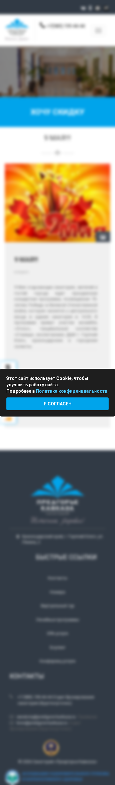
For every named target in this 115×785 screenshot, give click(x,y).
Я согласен (58, 403)
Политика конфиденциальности (71, 391)
